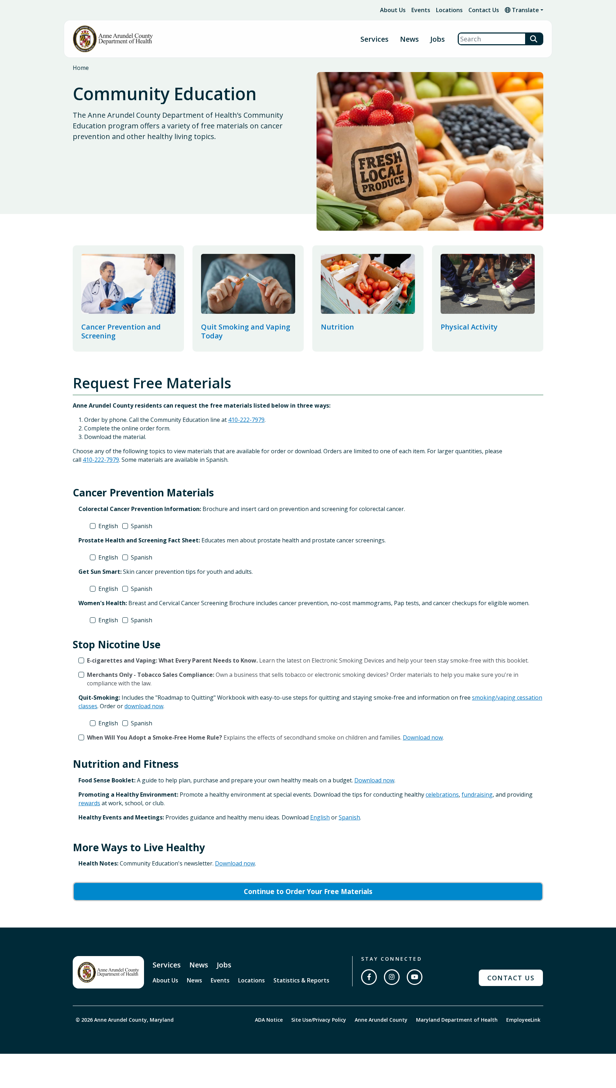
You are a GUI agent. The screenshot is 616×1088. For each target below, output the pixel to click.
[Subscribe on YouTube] (414, 977)
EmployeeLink (523, 1019)
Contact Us (483, 10)
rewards (89, 803)
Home (81, 68)
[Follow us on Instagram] (392, 977)
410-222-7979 (246, 420)
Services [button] (374, 39)
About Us (393, 10)
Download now (423, 737)
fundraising (477, 794)
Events (420, 10)
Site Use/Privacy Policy (318, 1019)
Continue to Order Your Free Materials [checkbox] (308, 891)
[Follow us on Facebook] (369, 977)
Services (167, 965)
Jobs (437, 39)
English (108, 526)
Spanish (141, 526)
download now (143, 706)
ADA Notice (269, 1019)
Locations (449, 10)
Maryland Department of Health (457, 1019)
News (409, 39)
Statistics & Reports (301, 980)
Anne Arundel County (381, 1019)
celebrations (442, 794)
